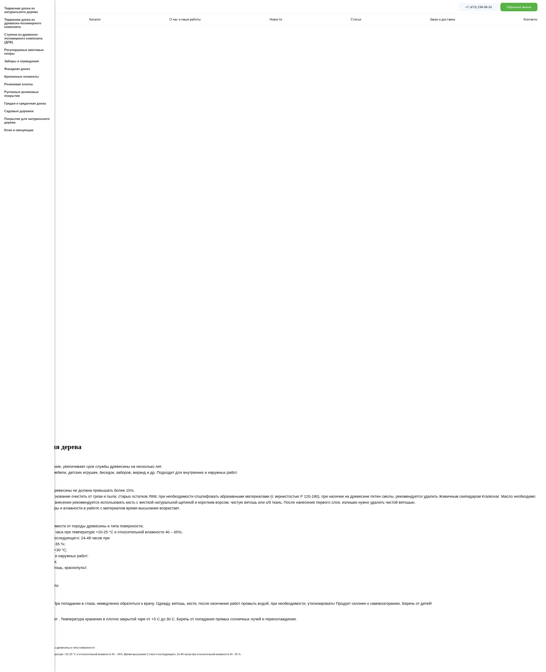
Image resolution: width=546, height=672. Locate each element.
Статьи (356, 19)
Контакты (530, 19)
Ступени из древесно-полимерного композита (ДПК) (23, 38)
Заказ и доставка (442, 19)
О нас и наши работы (185, 19)
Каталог (95, 19)
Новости (276, 19)
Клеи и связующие (18, 130)
